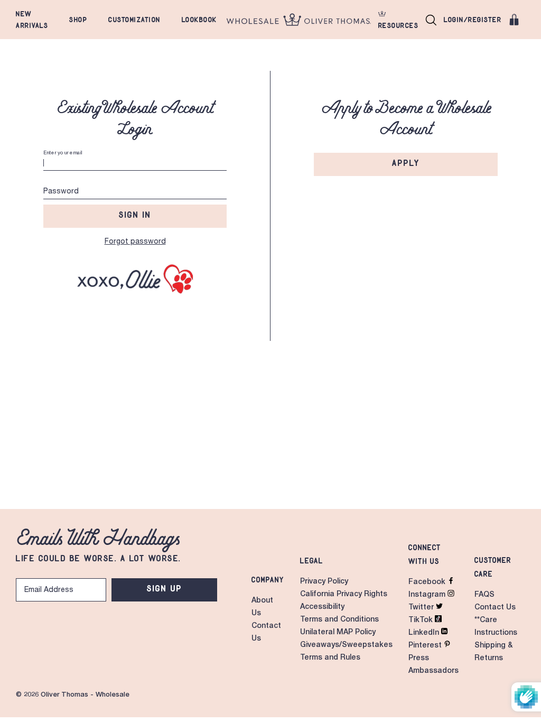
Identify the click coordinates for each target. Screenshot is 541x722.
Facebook (427, 582)
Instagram (427, 595)
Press (418, 658)
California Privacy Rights (343, 594)
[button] (431, 19)
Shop (78, 19)
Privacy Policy (324, 582)
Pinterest (426, 646)
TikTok (421, 620)
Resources (398, 25)
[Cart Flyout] (514, 19)
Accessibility (322, 607)
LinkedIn (424, 633)
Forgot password (135, 242)
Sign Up (164, 588)
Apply (406, 162)
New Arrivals (32, 19)
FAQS (484, 595)
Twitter (422, 608)
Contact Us (495, 608)
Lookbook (199, 19)
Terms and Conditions (339, 620)
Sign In (135, 214)
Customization (134, 19)
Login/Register (472, 19)
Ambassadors (433, 671)
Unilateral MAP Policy (338, 632)
